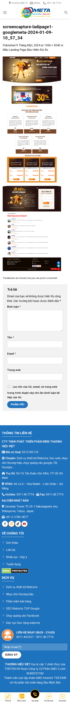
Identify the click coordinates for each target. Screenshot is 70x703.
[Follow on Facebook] (5, 524)
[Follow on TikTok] (18, 524)
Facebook (48, 701)
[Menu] (5, 12)
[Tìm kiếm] (65, 12)
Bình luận (14, 306)
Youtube (62, 701)
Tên (10, 337)
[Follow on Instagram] (12, 524)
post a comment (48, 278)
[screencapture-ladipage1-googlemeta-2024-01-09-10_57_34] (32, 163)
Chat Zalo (21, 701)
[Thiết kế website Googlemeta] (36, 12)
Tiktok (8, 701)
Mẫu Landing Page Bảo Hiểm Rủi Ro (25, 49)
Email (11, 353)
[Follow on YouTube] (24, 524)
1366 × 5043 (52, 45)
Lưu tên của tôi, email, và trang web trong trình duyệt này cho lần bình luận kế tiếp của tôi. (33, 392)
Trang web (14, 370)
